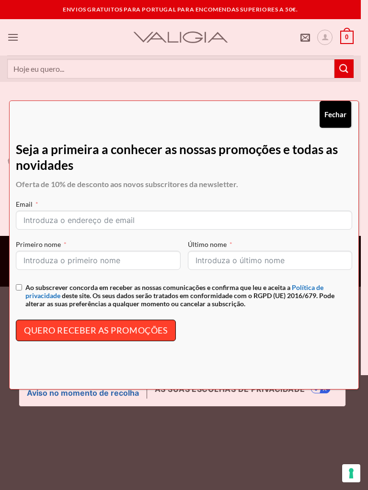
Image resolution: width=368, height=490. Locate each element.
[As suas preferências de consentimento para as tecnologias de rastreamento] (351, 473)
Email (24, 204)
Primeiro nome (38, 244)
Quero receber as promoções (96, 330)
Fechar (335, 114)
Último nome (207, 244)
